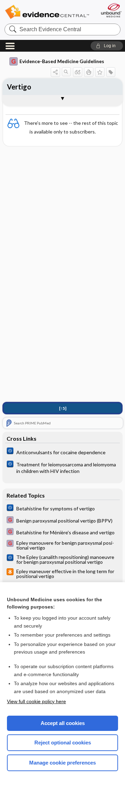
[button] (107, 45)
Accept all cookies (63, 723)
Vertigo (19, 87)
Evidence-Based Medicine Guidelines (61, 61)
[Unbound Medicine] (111, 10)
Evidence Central (47, 12)
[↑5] (62, 408)
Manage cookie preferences (62, 763)
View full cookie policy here (36, 701)
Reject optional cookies (62, 742)
